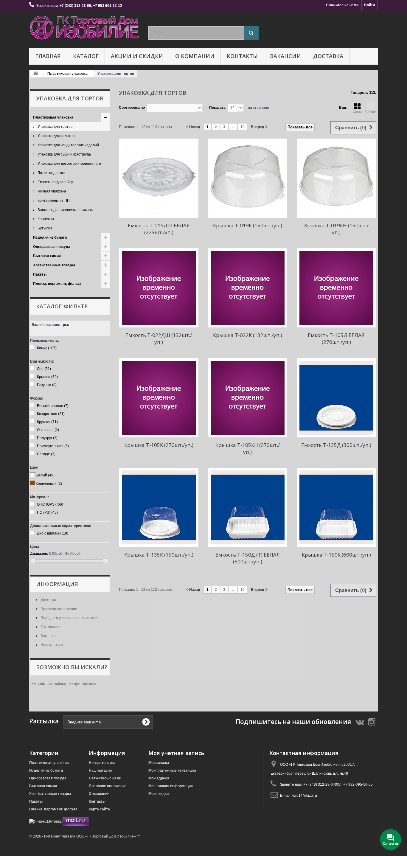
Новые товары (102, 763)
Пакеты (39, 274)
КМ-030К (38, 684)
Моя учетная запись (176, 752)
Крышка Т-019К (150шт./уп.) (247, 225)
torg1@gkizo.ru (304, 795)
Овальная (48, 430)
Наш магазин (51, 645)
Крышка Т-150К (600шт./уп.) (336, 554)
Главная (48, 56)
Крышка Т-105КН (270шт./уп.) (247, 448)
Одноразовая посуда (51, 247)
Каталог (86, 56)
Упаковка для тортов (54, 127)
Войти (369, 5)
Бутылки (44, 228)
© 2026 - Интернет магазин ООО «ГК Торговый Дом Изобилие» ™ (84, 836)
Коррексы (45, 219)
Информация (57, 584)
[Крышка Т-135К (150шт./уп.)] (159, 507)
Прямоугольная (53, 446)
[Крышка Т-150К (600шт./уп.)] (336, 507)
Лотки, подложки (51, 173)
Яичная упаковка (51, 191)
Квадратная (51, 414)
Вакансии (285, 56)
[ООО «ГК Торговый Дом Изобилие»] (84, 28)
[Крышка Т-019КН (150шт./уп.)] (336, 178)
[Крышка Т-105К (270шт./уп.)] (159, 398)
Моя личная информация (170, 786)
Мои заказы (158, 763)
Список (370, 112)
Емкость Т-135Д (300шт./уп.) (336, 445)
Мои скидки (158, 794)
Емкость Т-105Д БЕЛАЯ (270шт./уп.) (336, 338)
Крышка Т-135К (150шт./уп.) (158, 554)
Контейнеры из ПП (53, 200)
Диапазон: (39, 553)
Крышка (47, 377)
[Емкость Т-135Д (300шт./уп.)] (336, 398)
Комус (47, 348)
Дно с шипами (52, 533)
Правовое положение (58, 609)
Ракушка (47, 385)
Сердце (46, 454)
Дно (44, 369)
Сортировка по (132, 107)
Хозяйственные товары (54, 265)
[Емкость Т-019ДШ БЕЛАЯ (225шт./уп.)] (159, 178)
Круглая (47, 422)
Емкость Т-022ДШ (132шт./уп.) (158, 338)
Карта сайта (99, 809)
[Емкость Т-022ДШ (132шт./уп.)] (159, 288)
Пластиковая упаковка (53, 117)
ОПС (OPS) (50, 504)
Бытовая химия (47, 256)
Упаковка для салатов (55, 136)
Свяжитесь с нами (342, 5)
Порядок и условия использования (70, 618)
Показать (217, 107)
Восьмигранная (53, 406)
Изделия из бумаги (50, 237)
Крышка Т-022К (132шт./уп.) (247, 335)
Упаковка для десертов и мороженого (69, 163)
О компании (195, 56)
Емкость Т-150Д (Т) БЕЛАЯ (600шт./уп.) (247, 558)
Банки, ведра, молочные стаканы (65, 210)
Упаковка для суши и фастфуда (64, 154)
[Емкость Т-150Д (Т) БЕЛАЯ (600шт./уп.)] (248, 507)
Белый (45, 475)
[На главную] (35, 73)
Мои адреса (158, 778)
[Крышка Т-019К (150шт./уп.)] (248, 178)
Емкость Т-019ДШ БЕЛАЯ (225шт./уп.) (159, 229)
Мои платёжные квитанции (172, 770)
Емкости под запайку (55, 182)
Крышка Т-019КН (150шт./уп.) (336, 229)
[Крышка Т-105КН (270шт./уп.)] (248, 398)
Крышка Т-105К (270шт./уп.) (158, 445)
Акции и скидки (137, 56)
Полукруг (47, 438)
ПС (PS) (47, 512)
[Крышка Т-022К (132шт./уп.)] (248, 288)
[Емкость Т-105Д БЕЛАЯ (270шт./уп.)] (336, 288)
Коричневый (49, 483)
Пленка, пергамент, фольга (57, 284)
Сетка (357, 112)
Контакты (242, 56)
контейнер (57, 684)
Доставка (328, 56)
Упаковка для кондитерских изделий (68, 145)
